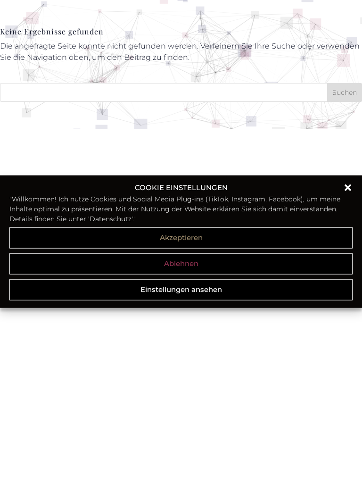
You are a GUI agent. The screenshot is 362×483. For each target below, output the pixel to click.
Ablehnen (181, 263)
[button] (348, 187)
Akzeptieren (181, 237)
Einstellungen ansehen (181, 289)
